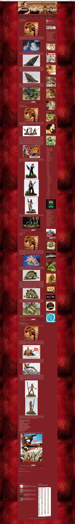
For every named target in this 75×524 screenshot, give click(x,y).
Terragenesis (48, 224)
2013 (47, 194)
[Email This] (31, 101)
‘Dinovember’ (38, 214)
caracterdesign (39, 518)
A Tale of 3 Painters (49, 149)
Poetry (47, 156)
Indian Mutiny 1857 (49, 38)
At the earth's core (23, 106)
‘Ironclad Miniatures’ (23, 38)
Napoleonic (48, 154)
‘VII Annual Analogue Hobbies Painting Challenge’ (30, 84)
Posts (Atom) (23, 469)
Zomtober (48, 161)
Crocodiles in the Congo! (26, 489)
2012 (47, 195)
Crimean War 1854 (49, 37)
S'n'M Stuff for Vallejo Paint (50, 223)
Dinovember (30, 320)
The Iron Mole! (22, 20)
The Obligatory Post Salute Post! (27, 493)
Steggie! (21, 234)
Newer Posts (20, 468)
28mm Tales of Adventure (24, 320)
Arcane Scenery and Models (50, 211)
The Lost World (36, 320)
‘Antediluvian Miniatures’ (32, 36)
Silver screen (33, 466)
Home (31, 468)
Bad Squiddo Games (49, 212)
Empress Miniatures (49, 215)
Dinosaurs (28, 320)
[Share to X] (33, 101)
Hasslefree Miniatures (49, 217)
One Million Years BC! (24, 323)
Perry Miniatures (49, 220)
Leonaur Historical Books (50, 218)
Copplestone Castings (49, 213)
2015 (47, 192)
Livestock (33, 320)
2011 (47, 196)
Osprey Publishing (49, 219)
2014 (47, 193)
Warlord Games (49, 226)
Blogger (45, 518)
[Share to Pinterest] (35, 319)
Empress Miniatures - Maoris (26, 485)
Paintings (48, 155)
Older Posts (42, 468)
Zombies (48, 160)
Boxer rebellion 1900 (49, 36)
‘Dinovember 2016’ (39, 83)
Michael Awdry (51, 20)
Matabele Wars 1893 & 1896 (50, 39)
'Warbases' (29, 299)
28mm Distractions (49, 148)
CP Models (48, 214)
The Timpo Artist (49, 225)
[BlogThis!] (32, 101)
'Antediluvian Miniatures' (35, 342)
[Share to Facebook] (34, 101)
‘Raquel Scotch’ (34, 214)
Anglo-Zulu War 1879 (49, 35)
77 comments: (28, 319)
